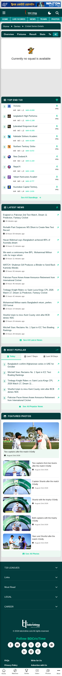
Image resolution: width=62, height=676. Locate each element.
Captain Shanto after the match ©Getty (45, 482)
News (33, 19)
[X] (31, 645)
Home (5, 19)
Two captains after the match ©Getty (19, 452)
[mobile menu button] (4, 13)
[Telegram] (31, 651)
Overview (9, 34)
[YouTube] (17, 645)
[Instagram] (24, 645)
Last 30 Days (52, 356)
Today (12, 356)
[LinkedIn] (24, 651)
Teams (43, 19)
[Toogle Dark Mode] (49, 13)
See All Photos (32, 554)
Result (32, 34)
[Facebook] (10, 645)
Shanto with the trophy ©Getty (45, 500)
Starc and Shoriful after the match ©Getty (43, 537)
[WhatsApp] (45, 645)
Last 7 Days (32, 356)
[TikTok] (38, 645)
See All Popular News (33, 406)
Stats (42, 34)
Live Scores (19, 19)
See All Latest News (32, 340)
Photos (55, 19)
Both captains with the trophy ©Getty (44, 519)
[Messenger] (51, 645)
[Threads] (38, 651)
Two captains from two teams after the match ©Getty (44, 464)
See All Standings (29, 197)
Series (17, 26)
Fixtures (21, 34)
